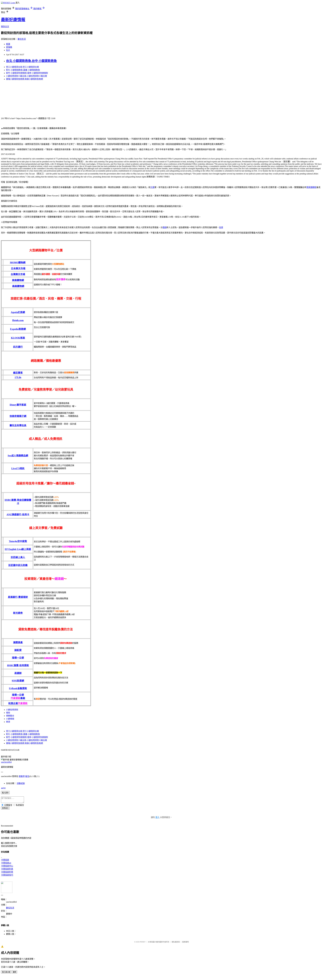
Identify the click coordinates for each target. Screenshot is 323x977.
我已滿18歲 (6, 972)
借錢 (165, 227)
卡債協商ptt (6, 863)
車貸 (8, 722)
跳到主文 (5, 26)
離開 (14, 972)
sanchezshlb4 (6, 762)
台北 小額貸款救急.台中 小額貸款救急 (31, 60)
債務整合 (10, 716)
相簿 (8, 44)
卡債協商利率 (7, 872)
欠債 (152, 187)
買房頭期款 (311, 187)
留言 (27, 776)
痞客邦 (22, 776)
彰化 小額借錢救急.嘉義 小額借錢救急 (23, 70)
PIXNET (142, 942)
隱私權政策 (176, 942)
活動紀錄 (21, 783)
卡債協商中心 (7, 866)
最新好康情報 (13, 19)
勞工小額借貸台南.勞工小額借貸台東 (22, 67)
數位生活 (22, 39)
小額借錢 (10, 719)
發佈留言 (5, 808)
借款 (8, 713)
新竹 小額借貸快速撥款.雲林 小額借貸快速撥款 (27, 73)
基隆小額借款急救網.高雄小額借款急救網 (24, 79)
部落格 (9, 47)
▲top (3, 788)
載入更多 (5, 793)
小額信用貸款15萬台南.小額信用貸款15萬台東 (26, 76)
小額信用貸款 (12, 710)
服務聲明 (185, 942)
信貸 (221, 227)
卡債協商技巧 (7, 875)
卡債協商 (5, 860)
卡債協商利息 (7, 869)
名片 (8, 50)
